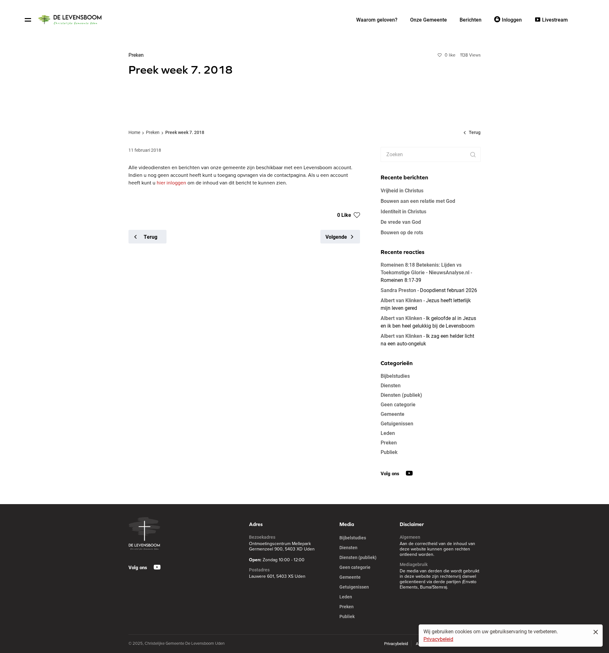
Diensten (391, 386)
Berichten (470, 20)
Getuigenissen (397, 424)
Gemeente (392, 414)
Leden (388, 433)
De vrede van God (401, 221)
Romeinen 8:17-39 (401, 280)
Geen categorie (398, 405)
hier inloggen (171, 183)
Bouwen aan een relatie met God (418, 200)
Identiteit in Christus (403, 211)
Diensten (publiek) (401, 395)
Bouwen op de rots (402, 232)
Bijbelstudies (395, 376)
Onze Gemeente (428, 20)
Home (134, 132)
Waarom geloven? (376, 20)
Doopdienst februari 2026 (448, 290)
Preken (153, 132)
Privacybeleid (438, 639)
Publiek (389, 452)
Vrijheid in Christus (402, 190)
